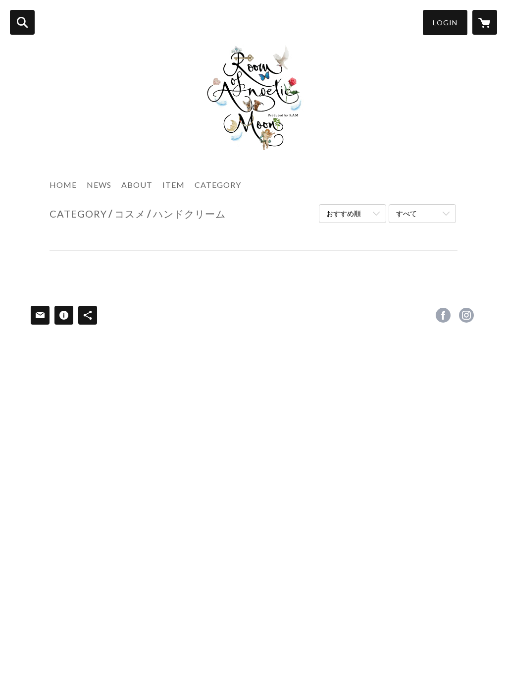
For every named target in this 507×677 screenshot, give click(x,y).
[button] (445, 22)
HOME (63, 184)
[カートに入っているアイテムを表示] (484, 22)
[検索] (22, 22)
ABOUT (136, 184)
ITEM (173, 184)
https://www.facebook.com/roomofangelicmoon (443, 315)
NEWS (99, 184)
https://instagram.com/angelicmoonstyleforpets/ (466, 315)
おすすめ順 (343, 213)
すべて (406, 213)
